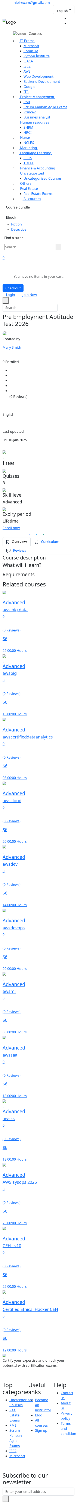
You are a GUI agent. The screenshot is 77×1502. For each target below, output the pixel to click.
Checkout (13, 288)
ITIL (26, 91)
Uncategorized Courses (43, 178)
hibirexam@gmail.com (31, 2)
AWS (27, 71)
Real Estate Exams (38, 193)
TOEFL (29, 163)
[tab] (17, 541)
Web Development (38, 76)
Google (29, 86)
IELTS (28, 158)
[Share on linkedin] (49, 533)
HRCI (27, 132)
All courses (32, 198)
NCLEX (29, 142)
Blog (38, 1415)
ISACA (28, 61)
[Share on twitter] (35, 533)
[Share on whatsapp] (42, 533)
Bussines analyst (37, 117)
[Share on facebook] (28, 533)
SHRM (28, 127)
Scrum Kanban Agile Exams (45, 107)
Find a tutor (13, 237)
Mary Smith (12, 347)
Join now (30, 294)
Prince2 (30, 112)
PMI (27, 102)
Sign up (41, 1430)
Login (10, 294)
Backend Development (42, 81)
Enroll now (11, 528)
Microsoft (31, 46)
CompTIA (31, 51)
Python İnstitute (37, 56)
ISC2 (27, 66)
